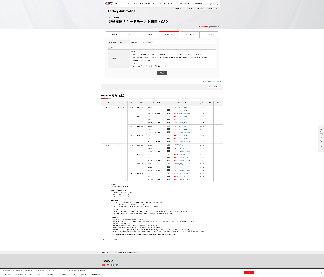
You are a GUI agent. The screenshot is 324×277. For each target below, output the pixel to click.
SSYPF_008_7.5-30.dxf (181, 107)
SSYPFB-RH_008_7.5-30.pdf (183, 151)
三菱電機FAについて (180, 8)
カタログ (114, 35)
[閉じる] (321, 272)
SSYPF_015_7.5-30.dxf (181, 126)
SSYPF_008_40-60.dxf (181, 116)
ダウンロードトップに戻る (111, 239)
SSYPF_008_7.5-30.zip (181, 110)
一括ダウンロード (215, 87)
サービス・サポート (158, 4)
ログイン (216, 8)
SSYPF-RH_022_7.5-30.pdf (182, 142)
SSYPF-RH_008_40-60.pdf (182, 123)
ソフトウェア (190, 35)
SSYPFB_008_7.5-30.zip (181, 148)
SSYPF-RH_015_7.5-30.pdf (182, 132)
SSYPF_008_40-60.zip (181, 120)
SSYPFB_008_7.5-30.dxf (181, 145)
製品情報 (147, 4)
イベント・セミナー (184, 4)
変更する (149, 42)
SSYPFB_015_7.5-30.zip (181, 167)
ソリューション (138, 4)
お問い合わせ (191, 8)
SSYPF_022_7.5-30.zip (181, 138)
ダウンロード (171, 4)
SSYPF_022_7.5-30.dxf (181, 135)
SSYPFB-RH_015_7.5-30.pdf (183, 170)
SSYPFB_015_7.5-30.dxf (181, 164)
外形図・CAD (169, 35)
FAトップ (128, 4)
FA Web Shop (197, 4)
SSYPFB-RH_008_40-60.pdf (182, 160)
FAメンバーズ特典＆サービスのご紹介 (211, 81)
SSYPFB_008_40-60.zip (181, 157)
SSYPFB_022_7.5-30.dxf (181, 173)
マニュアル (132, 35)
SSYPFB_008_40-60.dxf (181, 154)
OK (249, 272)
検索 (162, 73)
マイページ (200, 8)
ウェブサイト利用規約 (94, 274)
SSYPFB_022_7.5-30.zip (181, 176)
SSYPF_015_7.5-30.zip (181, 129)
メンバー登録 (208, 8)
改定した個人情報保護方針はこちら (76, 271)
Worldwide (210, 3)
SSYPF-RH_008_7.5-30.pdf (182, 113)
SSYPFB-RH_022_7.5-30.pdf (183, 179)
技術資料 (150, 35)
